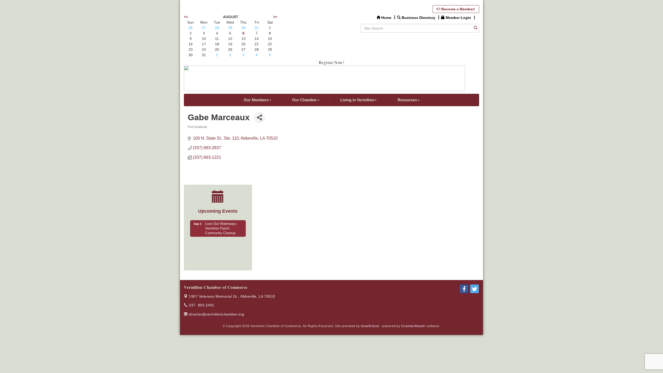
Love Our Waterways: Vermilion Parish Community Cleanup (221, 228)
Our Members (256, 100)
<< (186, 17)
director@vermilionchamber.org (216, 314)
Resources (407, 100)
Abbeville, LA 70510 (232, 296)
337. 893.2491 (201, 305)
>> (275, 17)
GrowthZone (370, 326)
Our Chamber (304, 100)
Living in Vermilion (357, 100)
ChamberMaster (413, 326)
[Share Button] (259, 117)
